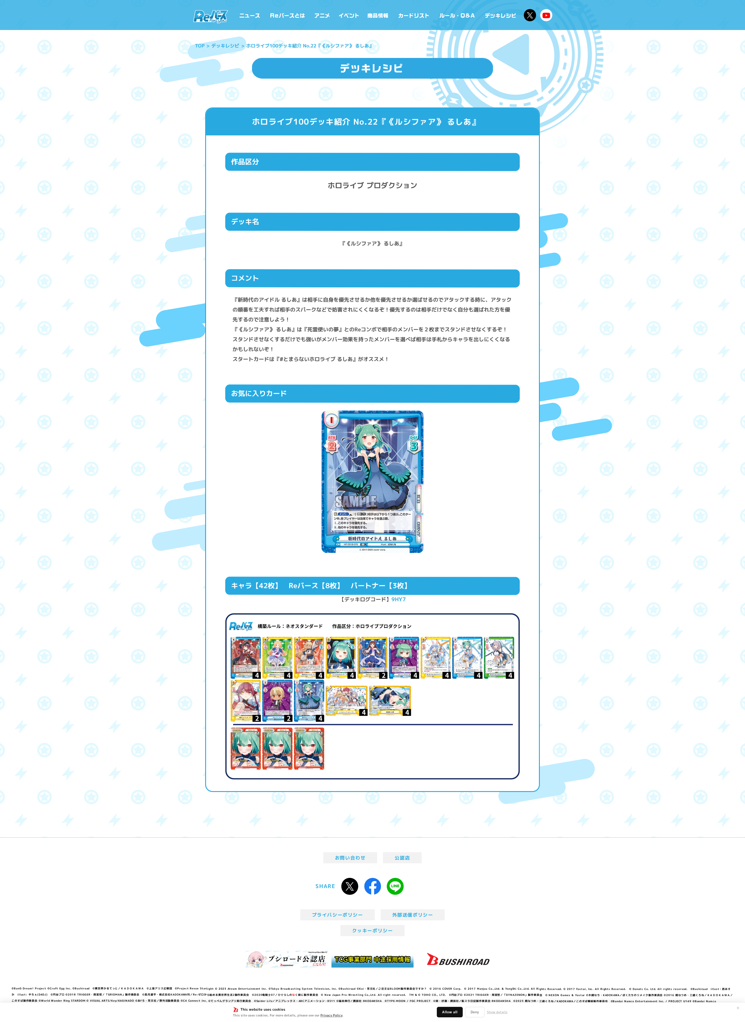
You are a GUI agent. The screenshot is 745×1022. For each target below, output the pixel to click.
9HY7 (398, 599)
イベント (349, 15)
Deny (475, 1011)
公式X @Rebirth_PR (530, 15)
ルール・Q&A (457, 15)
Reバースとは (287, 15)
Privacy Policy (331, 1015)
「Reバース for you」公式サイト (210, 16)
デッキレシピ (500, 15)
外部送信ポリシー (412, 915)
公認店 (402, 858)
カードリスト (414, 15)
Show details (497, 1012)
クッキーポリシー (372, 930)
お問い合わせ (350, 858)
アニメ (322, 15)
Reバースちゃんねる (546, 15)
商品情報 (378, 15)
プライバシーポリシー (337, 915)
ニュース (250, 15)
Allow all (449, 1011)
